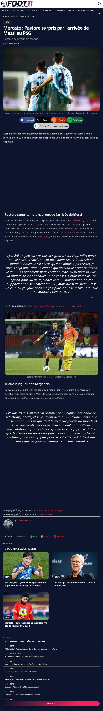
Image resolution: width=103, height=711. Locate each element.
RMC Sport (43, 236)
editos (41, 641)
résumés (31, 641)
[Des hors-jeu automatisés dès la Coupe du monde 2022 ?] (75, 565)
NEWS (7, 22)
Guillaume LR (13, 43)
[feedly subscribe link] (34, 536)
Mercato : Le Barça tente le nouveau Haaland (22, 694)
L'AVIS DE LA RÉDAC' (27, 16)
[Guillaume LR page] (8, 524)
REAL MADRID (46, 11)
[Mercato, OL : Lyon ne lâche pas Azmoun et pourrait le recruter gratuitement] (26, 565)
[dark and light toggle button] (99, 13)
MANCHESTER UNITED (76, 11)
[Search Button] (99, 4)
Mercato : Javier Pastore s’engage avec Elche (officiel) (57, 306)
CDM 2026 (16, 11)
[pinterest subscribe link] (59, 536)
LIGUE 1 (34, 11)
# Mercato (9, 543)
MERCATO (6, 11)
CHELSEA (90, 11)
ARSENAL (6, 16)
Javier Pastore (74, 232)
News (7, 577)
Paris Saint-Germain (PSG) (51, 510)
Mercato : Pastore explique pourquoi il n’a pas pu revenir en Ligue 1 (26, 624)
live (22, 641)
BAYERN (14, 16)
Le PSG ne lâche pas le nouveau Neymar (20, 672)
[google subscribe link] (20, 536)
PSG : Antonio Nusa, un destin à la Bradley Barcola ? (25, 656)
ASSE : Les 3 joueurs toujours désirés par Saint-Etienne (26, 664)
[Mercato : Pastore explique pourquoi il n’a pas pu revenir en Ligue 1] (26, 606)
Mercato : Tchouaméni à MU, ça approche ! (22, 687)
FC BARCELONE (60, 11)
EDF (22, 11)
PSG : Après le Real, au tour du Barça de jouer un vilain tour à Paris (31, 649)
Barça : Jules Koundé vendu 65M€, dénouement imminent (28, 679)
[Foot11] (17, 4)
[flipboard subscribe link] (45, 536)
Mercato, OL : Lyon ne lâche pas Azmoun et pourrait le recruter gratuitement (25, 584)
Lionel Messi (76, 220)
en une (13, 641)
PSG (27, 11)
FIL (6, 641)
